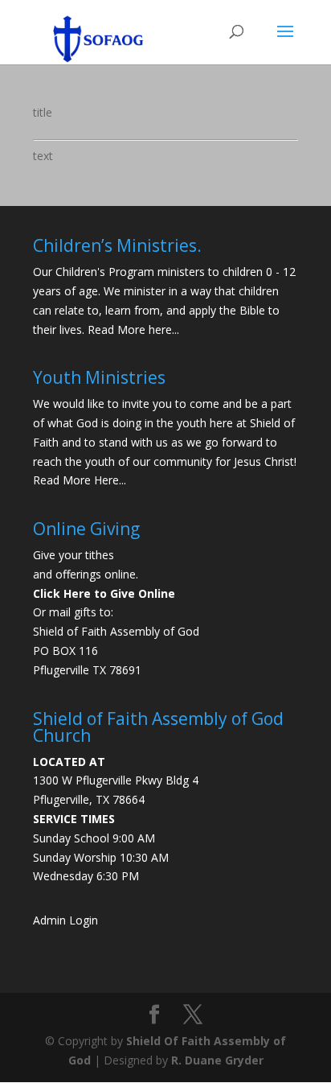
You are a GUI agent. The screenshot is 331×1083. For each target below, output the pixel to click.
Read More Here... (79, 480)
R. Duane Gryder (217, 1060)
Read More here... (133, 329)
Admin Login (65, 920)
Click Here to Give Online (104, 593)
